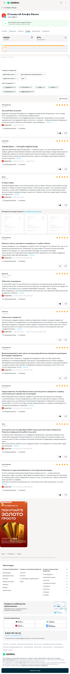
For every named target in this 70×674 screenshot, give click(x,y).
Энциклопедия (28, 647)
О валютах (46, 589)
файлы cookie (22, 662)
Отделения (12, 31)
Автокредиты (7, 573)
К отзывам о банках (10, 8)
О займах (46, 595)
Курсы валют (36, 31)
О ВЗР (21, 581)
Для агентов (38, 644)
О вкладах (46, 592)
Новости (20, 31)
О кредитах (46, 586)
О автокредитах (48, 574)
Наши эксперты (48, 647)
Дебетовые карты (18, 161)
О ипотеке (46, 580)
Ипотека (5, 578)
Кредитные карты (18, 125)
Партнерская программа (25, 644)
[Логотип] (35, 654)
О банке (4, 31)
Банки (3, 554)
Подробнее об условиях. (27, 665)
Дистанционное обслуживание (23, 258)
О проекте (6, 644)
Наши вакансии (59, 647)
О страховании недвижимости (29, 578)
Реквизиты (45, 31)
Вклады (5, 587)
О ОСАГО (22, 576)
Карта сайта (38, 647)
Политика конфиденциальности (13, 647)
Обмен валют (7, 590)
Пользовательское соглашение (52, 644)
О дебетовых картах (49, 577)
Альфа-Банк (11, 554)
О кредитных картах (49, 583)
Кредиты (5, 584)
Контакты (13, 644)
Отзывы (19, 554)
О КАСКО (22, 573)
